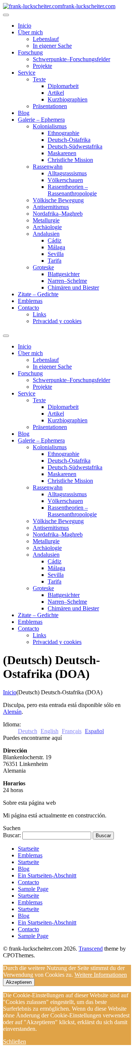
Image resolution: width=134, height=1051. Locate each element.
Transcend (91, 948)
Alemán (12, 712)
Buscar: (12, 835)
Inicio (9, 692)
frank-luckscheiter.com (88, 6)
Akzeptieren (19, 982)
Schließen (14, 1041)
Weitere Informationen (100, 975)
